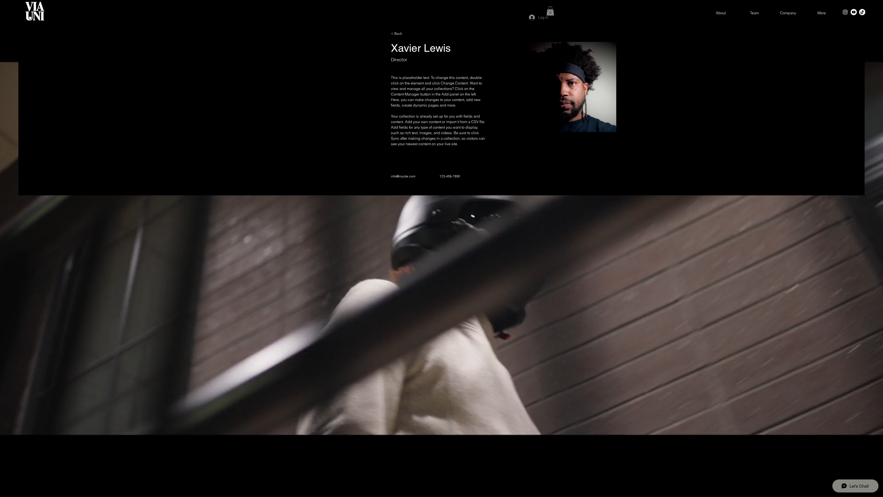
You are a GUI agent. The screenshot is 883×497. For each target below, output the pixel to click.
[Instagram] (845, 12)
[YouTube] (854, 12)
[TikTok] (862, 12)
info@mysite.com (403, 176)
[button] (550, 11)
